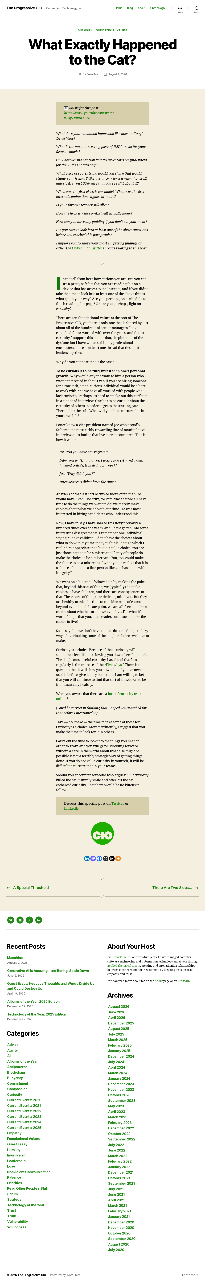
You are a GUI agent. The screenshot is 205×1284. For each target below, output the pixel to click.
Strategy (14, 1199)
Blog (130, 8)
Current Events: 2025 (24, 1128)
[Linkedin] (87, 858)
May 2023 (116, 1106)
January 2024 (119, 1079)
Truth (11, 1216)
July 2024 (116, 1062)
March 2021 (117, 1206)
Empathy (14, 1133)
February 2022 (120, 1161)
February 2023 (120, 1123)
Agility (12, 1050)
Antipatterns (17, 1067)
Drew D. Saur (120, 957)
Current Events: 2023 (24, 1117)
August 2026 (118, 1007)
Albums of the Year (22, 1061)
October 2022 (119, 1134)
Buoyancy (15, 1078)
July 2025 (116, 1034)
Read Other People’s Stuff (27, 1188)
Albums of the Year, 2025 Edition (33, 1001)
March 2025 (117, 1040)
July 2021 (116, 1189)
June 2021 (116, 1195)
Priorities (14, 1183)
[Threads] (112, 858)
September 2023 (121, 1101)
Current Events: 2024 (24, 1122)
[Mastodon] (93, 858)
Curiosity (85, 30)
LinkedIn (79, 248)
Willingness (16, 1227)
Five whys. (114, 665)
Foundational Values (111, 30)
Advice (12, 1045)
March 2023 (117, 1117)
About (142, 8)
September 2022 (121, 1139)
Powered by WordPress (65, 1275)
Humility (13, 1150)
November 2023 (121, 1090)
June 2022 (116, 1150)
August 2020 (118, 1244)
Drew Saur (93, 74)
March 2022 (117, 1156)
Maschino (15, 958)
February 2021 (119, 1211)
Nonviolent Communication (28, 1172)
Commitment (17, 1084)
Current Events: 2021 (24, 1106)
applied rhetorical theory (123, 966)
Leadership (16, 1161)
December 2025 (121, 1023)
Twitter (96, 248)
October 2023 (119, 1095)
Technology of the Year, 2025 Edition (36, 1014)
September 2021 (121, 1183)
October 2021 (119, 1178)
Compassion (17, 1089)
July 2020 (116, 1250)
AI (9, 1056)
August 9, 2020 (117, 74)
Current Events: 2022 (24, 1111)
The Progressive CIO (24, 8)
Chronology (157, 8)
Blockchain (16, 1072)
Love (11, 1166)
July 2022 (116, 1145)
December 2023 (121, 1084)
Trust (11, 1211)
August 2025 (118, 1029)
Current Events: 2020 (24, 1100)
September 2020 (121, 1239)
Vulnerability (17, 1222)
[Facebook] (99, 858)
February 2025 (120, 1045)
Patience (138, 655)
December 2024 (121, 1056)
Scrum (12, 1194)
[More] (118, 858)
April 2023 (116, 1112)
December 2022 (121, 1128)
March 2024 (117, 1073)
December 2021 (121, 1172)
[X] (105, 858)
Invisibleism (16, 1155)
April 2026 (116, 1018)
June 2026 (116, 1012)
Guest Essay (17, 1144)
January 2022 (119, 1167)
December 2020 (121, 1222)
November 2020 (121, 1228)
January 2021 (119, 1217)
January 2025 (119, 1051)
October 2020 (119, 1233)
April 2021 (116, 1200)
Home (119, 8)
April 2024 (116, 1067)
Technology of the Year (25, 1205)
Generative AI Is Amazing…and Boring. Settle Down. (48, 971)
